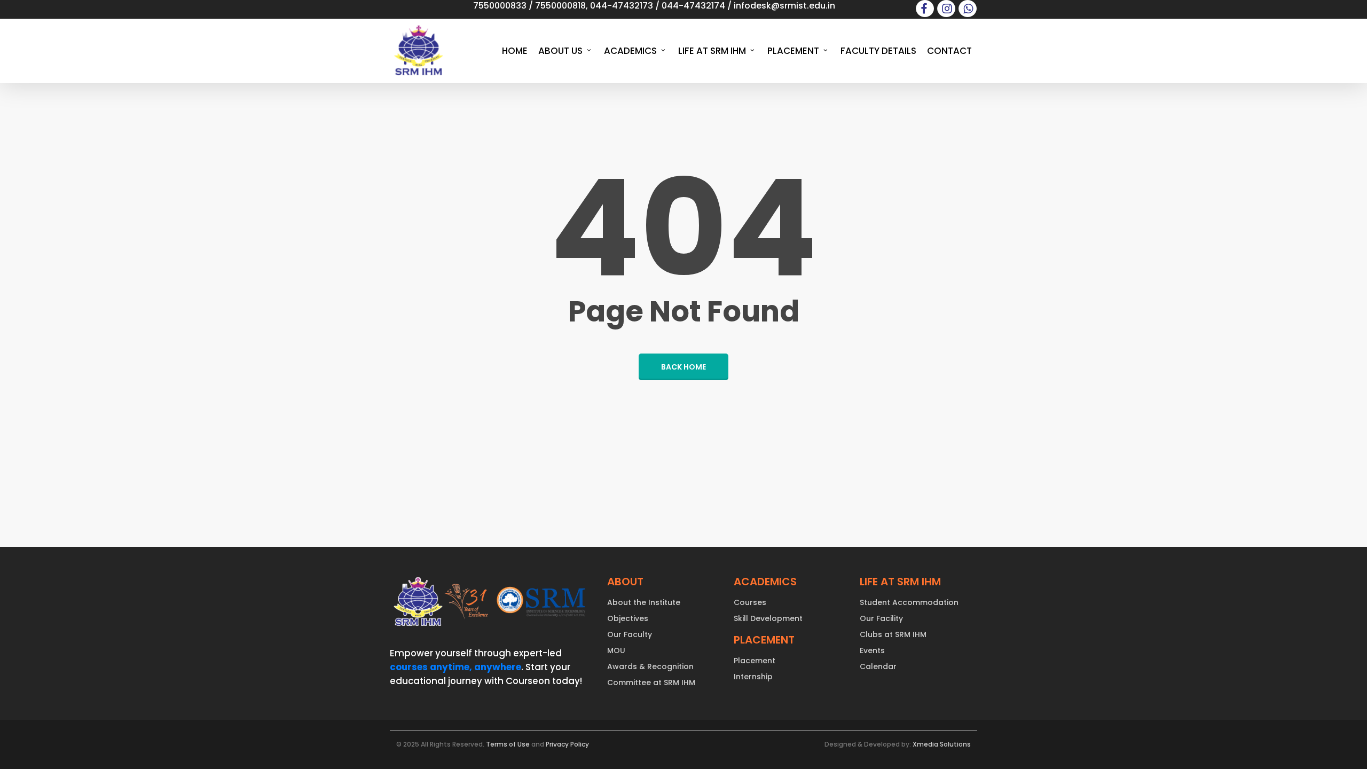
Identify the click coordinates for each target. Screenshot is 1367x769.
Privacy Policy (567, 744)
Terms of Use (508, 744)
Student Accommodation (909, 602)
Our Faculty (629, 634)
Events (872, 650)
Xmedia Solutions (942, 744)
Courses (750, 602)
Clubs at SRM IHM (893, 634)
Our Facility (881, 618)
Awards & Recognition (650, 666)
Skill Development (768, 618)
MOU (616, 650)
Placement (754, 660)
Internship (753, 676)
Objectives (627, 618)
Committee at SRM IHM (651, 682)
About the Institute (643, 602)
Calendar (878, 666)
